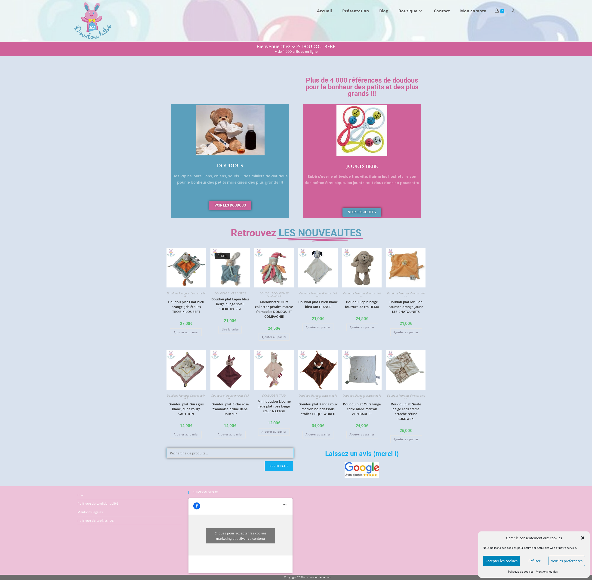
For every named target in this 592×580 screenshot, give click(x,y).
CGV (80, 495)
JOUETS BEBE (362, 166)
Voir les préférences (567, 560)
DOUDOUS (230, 166)
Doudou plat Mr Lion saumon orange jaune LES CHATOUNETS (406, 307)
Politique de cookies (520, 572)
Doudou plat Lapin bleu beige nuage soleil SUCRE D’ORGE (230, 304)
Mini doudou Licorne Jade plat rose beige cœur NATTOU (274, 406)
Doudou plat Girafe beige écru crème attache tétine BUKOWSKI (406, 411)
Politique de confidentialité (97, 503)
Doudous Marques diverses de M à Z (186, 294)
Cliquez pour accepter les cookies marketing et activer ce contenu (240, 536)
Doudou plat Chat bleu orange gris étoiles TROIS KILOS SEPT (186, 307)
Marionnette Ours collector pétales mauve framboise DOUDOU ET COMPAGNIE (274, 309)
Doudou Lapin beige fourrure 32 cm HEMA (362, 304)
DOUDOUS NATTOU (274, 396)
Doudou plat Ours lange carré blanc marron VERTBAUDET (362, 409)
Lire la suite (230, 329)
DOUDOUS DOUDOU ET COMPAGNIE (274, 294)
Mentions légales (547, 572)
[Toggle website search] (513, 10)
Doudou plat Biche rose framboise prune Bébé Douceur (230, 409)
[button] (582, 538)
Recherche (278, 466)
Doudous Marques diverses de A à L (318, 294)
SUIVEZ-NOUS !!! (205, 492)
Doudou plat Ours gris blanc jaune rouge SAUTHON (186, 409)
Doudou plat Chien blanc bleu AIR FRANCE (318, 304)
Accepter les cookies (501, 560)
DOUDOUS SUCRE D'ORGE (230, 293)
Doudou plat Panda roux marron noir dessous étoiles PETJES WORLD (318, 409)
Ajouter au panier (186, 332)
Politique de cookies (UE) (96, 520)
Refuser (534, 560)
